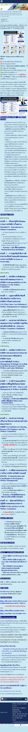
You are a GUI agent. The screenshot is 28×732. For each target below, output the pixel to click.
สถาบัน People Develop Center (6, 11)
